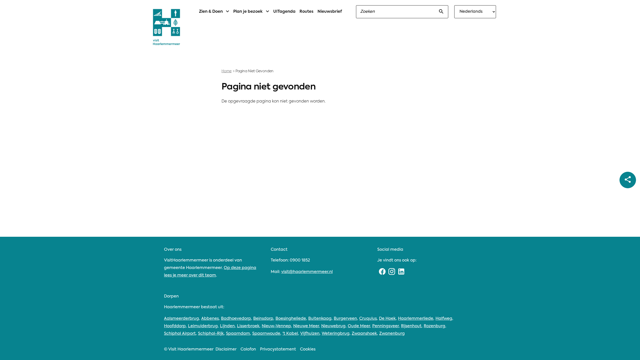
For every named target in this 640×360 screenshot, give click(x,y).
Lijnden (227, 326)
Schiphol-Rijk (211, 334)
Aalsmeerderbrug (181, 319)
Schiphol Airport (180, 334)
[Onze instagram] (391, 272)
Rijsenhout (411, 326)
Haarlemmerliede (415, 319)
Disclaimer (226, 350)
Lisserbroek (248, 326)
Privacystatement (278, 350)
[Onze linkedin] (401, 272)
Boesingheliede (291, 319)
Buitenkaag (320, 319)
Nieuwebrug (333, 326)
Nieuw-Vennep (276, 326)
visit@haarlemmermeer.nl (307, 272)
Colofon (248, 350)
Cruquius (368, 319)
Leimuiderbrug (203, 326)
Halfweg (444, 319)
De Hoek (387, 319)
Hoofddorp (175, 326)
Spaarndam (238, 334)
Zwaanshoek (364, 334)
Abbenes (210, 319)
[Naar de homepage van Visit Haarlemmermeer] (166, 27)
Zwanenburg (392, 334)
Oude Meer (359, 326)
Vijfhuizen (310, 334)
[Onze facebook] (382, 272)
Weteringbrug (336, 334)
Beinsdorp (263, 319)
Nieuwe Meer (306, 326)
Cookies (308, 350)
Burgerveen (345, 319)
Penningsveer (385, 326)
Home (227, 71)
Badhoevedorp (236, 319)
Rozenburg (434, 326)
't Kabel (290, 334)
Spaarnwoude (266, 334)
